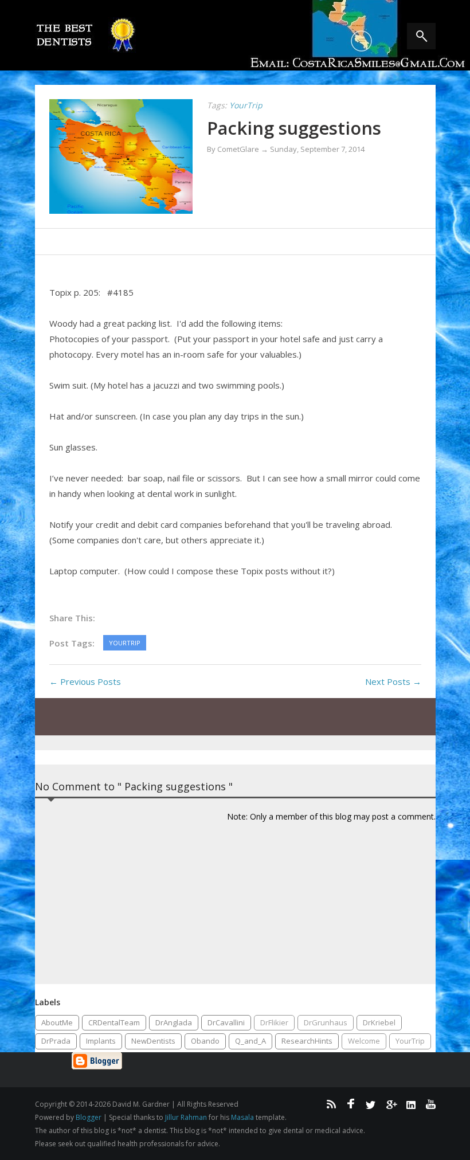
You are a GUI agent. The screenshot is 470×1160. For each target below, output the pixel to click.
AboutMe (57, 1022)
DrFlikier (274, 1022)
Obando (205, 1041)
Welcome (364, 1041)
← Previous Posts (85, 681)
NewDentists (153, 1041)
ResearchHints (306, 1041)
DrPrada (55, 1041)
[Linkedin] (411, 1104)
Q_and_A (250, 1041)
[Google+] (390, 1104)
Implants (101, 1041)
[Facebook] (350, 1104)
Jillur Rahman (186, 1117)
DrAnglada (173, 1022)
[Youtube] (431, 1104)
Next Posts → (393, 681)
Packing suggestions (294, 128)
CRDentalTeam (114, 1022)
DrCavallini (226, 1022)
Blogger (88, 1117)
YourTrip (410, 1041)
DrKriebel (379, 1022)
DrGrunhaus (325, 1022)
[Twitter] (370, 1104)
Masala (242, 1117)
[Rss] (330, 1104)
